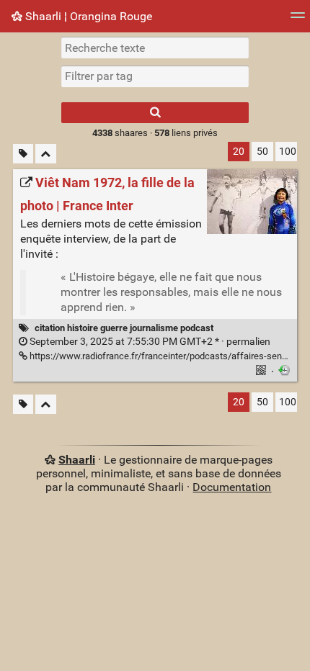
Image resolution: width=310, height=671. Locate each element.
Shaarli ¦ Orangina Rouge (87, 16)
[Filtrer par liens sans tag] (23, 153)
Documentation (231, 487)
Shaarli (76, 460)
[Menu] (297, 20)
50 (262, 151)
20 (238, 151)
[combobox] (155, 76)
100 (287, 151)
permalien (148, 342)
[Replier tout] (45, 153)
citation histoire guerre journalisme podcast (124, 328)
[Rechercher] (155, 112)
